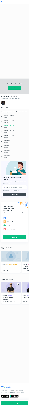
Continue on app (14, 403)
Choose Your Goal (8, 2)
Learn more (14, 237)
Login (14, 87)
